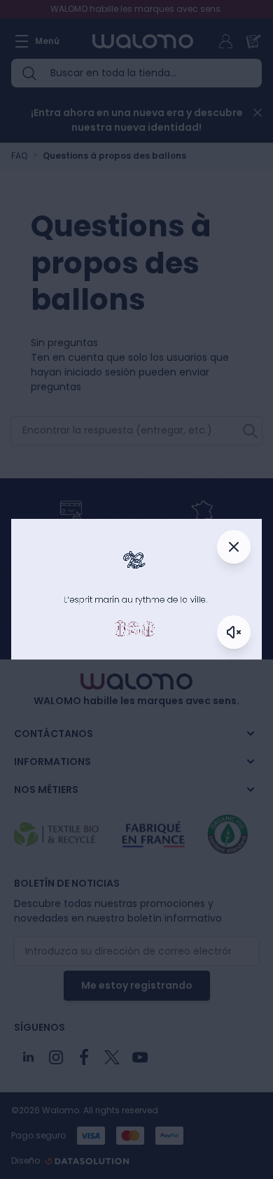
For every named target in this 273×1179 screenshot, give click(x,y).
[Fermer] (234, 547)
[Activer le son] (234, 632)
